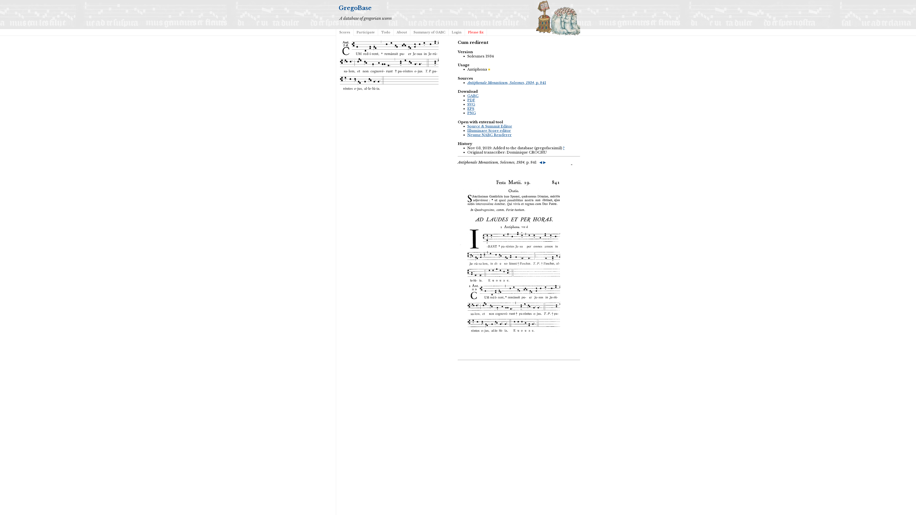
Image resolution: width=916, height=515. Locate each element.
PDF (471, 100)
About (402, 32)
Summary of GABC (429, 32)
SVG (471, 104)
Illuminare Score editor (489, 131)
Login (457, 32)
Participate (366, 32)
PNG (471, 113)
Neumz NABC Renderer (489, 135)
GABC (473, 96)
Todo (385, 32)
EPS (470, 109)
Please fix (476, 32)
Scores (344, 32)
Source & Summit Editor (489, 126)
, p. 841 (506, 83)
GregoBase (355, 8)
